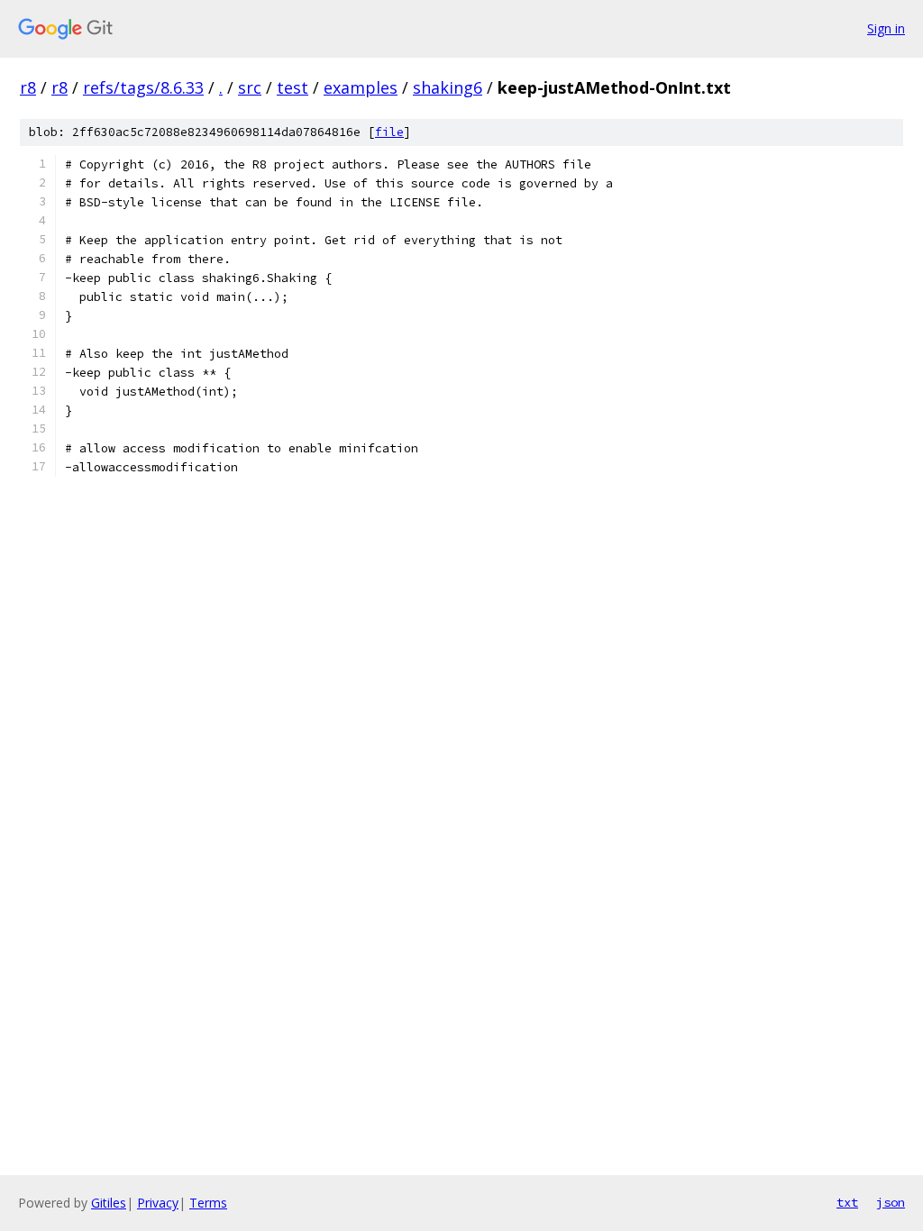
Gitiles (108, 1202)
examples (361, 87)
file (389, 132)
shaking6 (447, 87)
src (249, 87)
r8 (28, 87)
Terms (208, 1202)
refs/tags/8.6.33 (143, 87)
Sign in (886, 28)
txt (847, 1202)
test (292, 87)
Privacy (157, 1202)
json (890, 1202)
